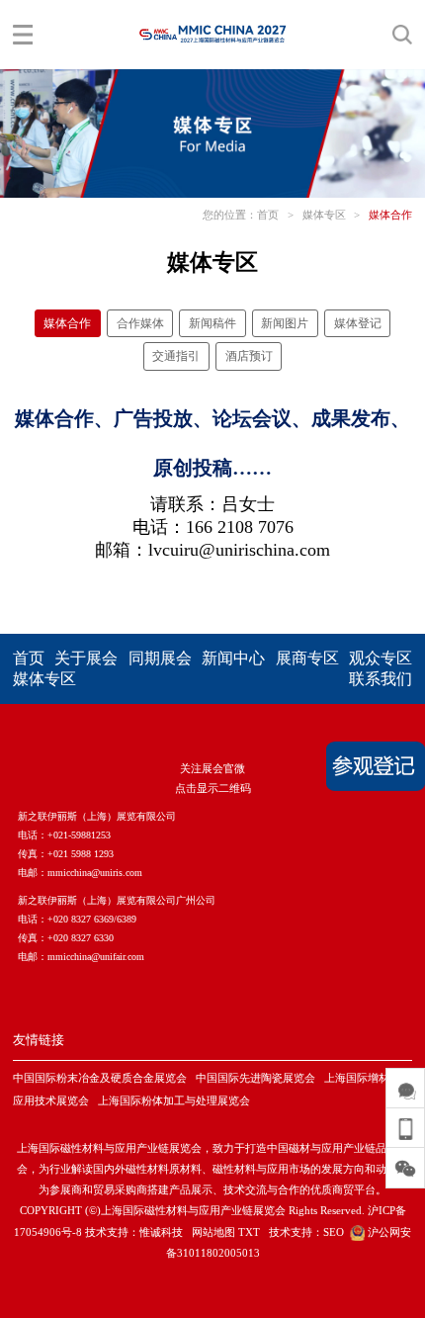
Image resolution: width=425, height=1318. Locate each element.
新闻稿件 (212, 323)
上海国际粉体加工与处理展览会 (174, 1100)
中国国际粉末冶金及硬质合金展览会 (100, 1078)
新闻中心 (233, 658)
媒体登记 (358, 323)
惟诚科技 (161, 1232)
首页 (268, 214)
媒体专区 (324, 214)
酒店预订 (249, 356)
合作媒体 (140, 323)
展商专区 (307, 658)
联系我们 (380, 678)
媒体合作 (390, 214)
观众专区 (380, 658)
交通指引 (176, 356)
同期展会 (160, 658)
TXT (249, 1232)
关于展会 (86, 658)
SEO (333, 1232)
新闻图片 (284, 323)
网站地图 (213, 1232)
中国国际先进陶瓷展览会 (255, 1078)
